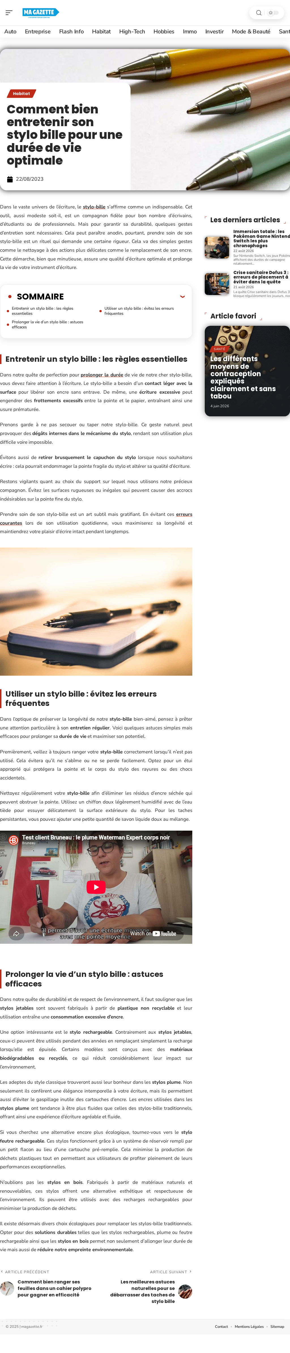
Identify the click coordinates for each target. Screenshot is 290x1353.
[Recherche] (259, 12)
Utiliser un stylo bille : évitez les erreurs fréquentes (139, 311)
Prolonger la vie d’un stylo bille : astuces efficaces (47, 324)
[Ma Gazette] (40, 12)
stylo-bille (94, 207)
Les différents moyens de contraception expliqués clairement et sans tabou (243, 377)
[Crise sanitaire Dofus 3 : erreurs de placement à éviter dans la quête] (217, 284)
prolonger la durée (102, 375)
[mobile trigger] (10, 12)
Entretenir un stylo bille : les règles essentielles (42, 311)
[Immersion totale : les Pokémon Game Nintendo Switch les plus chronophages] (217, 247)
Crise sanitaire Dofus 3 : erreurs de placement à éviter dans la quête (261, 277)
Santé (219, 349)
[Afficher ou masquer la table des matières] (124, 296)
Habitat (21, 93)
